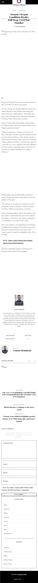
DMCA (6, 556)
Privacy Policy (8, 564)
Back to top (17, 579)
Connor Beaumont (20, 26)
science (6, 521)
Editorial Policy (8, 560)
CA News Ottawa (22, 574)
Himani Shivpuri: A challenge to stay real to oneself (19, 407)
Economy (6, 517)
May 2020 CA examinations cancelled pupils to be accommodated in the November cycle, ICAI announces (19, 395)
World (14, 10)
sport (5, 529)
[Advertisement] (19, 76)
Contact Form (7, 552)
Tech (5, 525)
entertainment (7, 533)
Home (5, 505)
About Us (6, 547)
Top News (7, 509)
